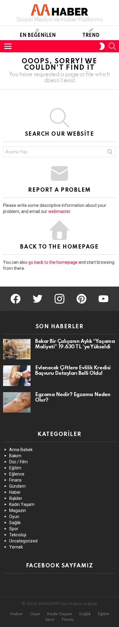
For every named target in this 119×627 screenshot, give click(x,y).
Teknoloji (17, 534)
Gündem (17, 486)
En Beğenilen (38, 35)
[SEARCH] (112, 46)
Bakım (15, 455)
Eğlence (16, 474)
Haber (15, 492)
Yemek (16, 547)
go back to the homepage (53, 262)
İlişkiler (15, 498)
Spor (13, 528)
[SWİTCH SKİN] (102, 46)
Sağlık (15, 522)
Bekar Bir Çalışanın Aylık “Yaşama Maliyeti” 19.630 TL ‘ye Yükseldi (75, 344)
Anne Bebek (21, 449)
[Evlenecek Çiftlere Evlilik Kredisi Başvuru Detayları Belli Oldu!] (17, 375)
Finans (15, 480)
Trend (90, 35)
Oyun (14, 516)
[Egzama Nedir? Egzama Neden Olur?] (17, 402)
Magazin (17, 510)
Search (110, 153)
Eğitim (15, 467)
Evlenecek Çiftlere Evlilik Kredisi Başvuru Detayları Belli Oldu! (73, 370)
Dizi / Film (18, 461)
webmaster (59, 211)
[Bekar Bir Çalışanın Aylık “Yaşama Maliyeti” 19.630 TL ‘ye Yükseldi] (17, 349)
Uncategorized (23, 540)
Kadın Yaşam (21, 504)
